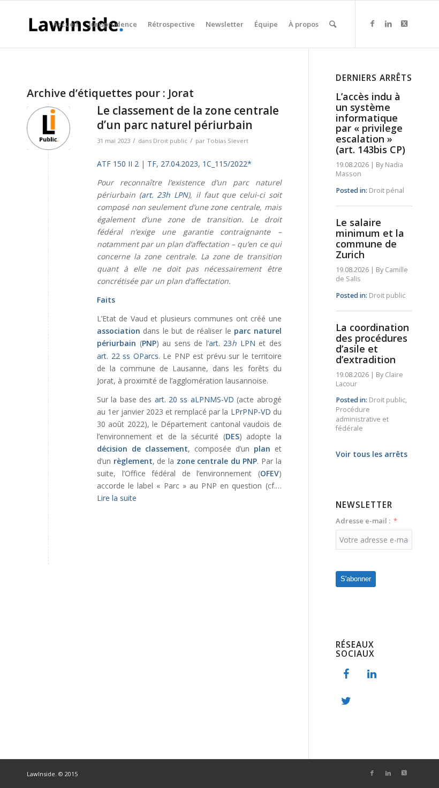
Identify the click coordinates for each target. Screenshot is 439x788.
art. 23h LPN (164, 195)
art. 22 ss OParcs (127, 356)
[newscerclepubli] (48, 128)
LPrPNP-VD (251, 412)
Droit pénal (386, 190)
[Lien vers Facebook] (372, 24)
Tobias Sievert (227, 141)
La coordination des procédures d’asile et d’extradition (372, 343)
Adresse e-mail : (363, 521)
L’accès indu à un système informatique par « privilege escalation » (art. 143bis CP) (370, 123)
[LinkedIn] (372, 674)
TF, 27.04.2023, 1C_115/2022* (199, 164)
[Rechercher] (333, 24)
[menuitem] (66, 24)
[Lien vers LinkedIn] (388, 24)
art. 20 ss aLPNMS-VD (194, 399)
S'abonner (355, 579)
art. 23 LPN (232, 343)
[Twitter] (346, 701)
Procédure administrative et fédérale (362, 419)
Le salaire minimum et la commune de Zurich (370, 238)
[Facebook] (346, 674)
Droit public (170, 141)
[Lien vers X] (404, 24)
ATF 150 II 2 (118, 164)
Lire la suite (117, 498)
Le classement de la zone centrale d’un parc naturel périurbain (188, 117)
